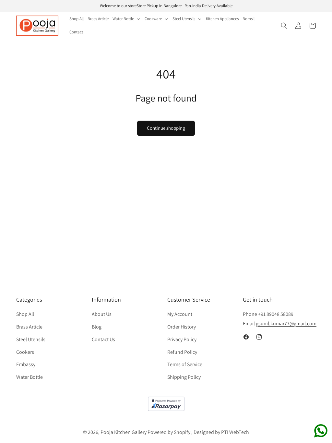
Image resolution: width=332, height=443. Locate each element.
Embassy (25, 364)
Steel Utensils (30, 339)
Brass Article (29, 326)
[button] (127, 19)
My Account (179, 314)
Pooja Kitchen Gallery (124, 432)
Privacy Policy (181, 339)
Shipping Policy (184, 377)
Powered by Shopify (169, 432)
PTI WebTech (235, 432)
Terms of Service (184, 364)
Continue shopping (166, 128)
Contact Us (103, 339)
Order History (181, 326)
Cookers (25, 352)
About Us (102, 314)
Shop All (25, 314)
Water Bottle (29, 377)
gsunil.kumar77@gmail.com (286, 323)
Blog (96, 326)
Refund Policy (182, 352)
